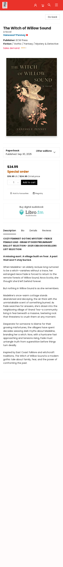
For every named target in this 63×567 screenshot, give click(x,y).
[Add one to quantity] (18, 182)
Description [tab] (9, 230)
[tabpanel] (31, 304)
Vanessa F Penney (14, 35)
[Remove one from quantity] (9, 182)
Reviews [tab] (46, 230)
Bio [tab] (22, 230)
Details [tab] (33, 230)
